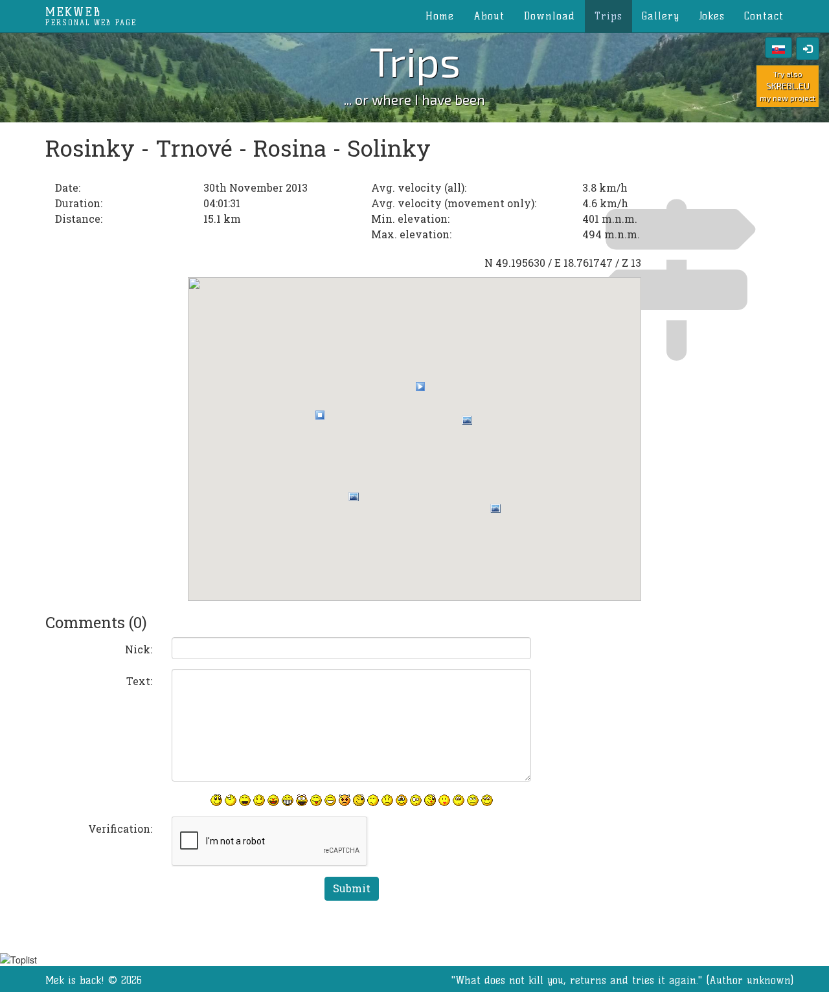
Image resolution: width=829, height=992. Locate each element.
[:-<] (344, 800)
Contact (764, 16)
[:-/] (373, 800)
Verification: (120, 828)
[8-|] (458, 800)
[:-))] (330, 800)
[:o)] (273, 800)
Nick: (138, 649)
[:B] (287, 800)
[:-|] (473, 800)
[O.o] (416, 800)
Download (549, 16)
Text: (139, 681)
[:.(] (401, 800)
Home (440, 16)
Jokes (712, 16)
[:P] (316, 800)
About (489, 16)
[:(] (387, 800)
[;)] (359, 800)
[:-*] (444, 800)
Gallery (660, 16)
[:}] (216, 800)
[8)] (487, 800)
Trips (608, 16)
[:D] (245, 800)
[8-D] (302, 800)
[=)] (259, 800)
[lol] (230, 800)
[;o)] (430, 800)
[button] (320, 415)
